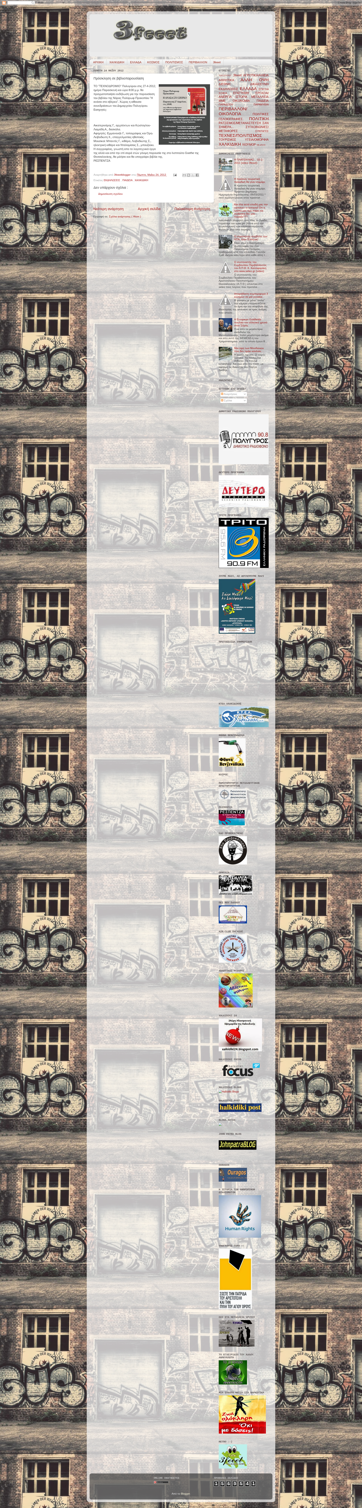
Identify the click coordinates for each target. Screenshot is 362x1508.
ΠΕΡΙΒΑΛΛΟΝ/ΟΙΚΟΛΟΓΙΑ (236, 111)
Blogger (185, 1493)
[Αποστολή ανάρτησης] (174, 174)
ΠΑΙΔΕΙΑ (127, 180)
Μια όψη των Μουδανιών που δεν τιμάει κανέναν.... (249, 350)
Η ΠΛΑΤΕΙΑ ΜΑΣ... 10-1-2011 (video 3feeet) (248, 161)
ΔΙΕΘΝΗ (234, 84)
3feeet (217, 62)
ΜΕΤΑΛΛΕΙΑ (260, 96)
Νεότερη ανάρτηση (108, 209)
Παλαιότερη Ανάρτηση (192, 209)
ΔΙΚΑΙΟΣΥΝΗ (259, 84)
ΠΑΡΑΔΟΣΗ (236, 104)
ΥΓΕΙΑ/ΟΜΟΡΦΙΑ (257, 139)
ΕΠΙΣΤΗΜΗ (244, 93)
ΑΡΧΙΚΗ (98, 62)
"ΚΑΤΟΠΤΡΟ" (226, 75)
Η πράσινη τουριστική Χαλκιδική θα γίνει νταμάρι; (249, 180)
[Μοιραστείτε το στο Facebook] (197, 175)
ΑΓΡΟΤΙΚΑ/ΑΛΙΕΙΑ (256, 75)
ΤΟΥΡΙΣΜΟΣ (232, 139)
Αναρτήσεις (230, 394)
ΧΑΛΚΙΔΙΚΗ (116, 62)
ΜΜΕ (226, 100)
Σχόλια (227, 400)
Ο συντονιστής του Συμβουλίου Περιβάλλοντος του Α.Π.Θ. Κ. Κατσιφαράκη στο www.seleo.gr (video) (250, 267)
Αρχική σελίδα (149, 209)
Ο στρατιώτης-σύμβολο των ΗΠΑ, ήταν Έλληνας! (250, 238)
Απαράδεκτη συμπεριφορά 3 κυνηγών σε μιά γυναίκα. (251, 295)
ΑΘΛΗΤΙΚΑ (230, 80)
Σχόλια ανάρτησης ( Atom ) (125, 216)
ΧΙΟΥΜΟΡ (249, 144)
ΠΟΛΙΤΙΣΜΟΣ (174, 62)
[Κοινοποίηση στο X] (193, 175)
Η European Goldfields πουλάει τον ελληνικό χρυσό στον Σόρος (250, 322)
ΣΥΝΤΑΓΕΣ (262, 131)
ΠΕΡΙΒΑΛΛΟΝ (198, 62)
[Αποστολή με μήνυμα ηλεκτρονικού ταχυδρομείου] (184, 175)
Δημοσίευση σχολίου (110, 193)
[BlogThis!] (188, 175)
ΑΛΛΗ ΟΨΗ (255, 79)
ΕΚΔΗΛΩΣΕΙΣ (112, 180)
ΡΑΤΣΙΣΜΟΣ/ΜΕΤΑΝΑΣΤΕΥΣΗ (240, 123)
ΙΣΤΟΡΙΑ (243, 96)
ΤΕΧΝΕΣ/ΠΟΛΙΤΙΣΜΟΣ (240, 135)
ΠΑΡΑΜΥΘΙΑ (261, 104)
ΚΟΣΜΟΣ (153, 62)
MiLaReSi (261, 145)
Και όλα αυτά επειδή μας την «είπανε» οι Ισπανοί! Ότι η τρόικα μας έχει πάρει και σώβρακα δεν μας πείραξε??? (251, 210)
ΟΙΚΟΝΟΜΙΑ (245, 100)
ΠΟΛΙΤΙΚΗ (259, 118)
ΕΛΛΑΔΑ (135, 62)
